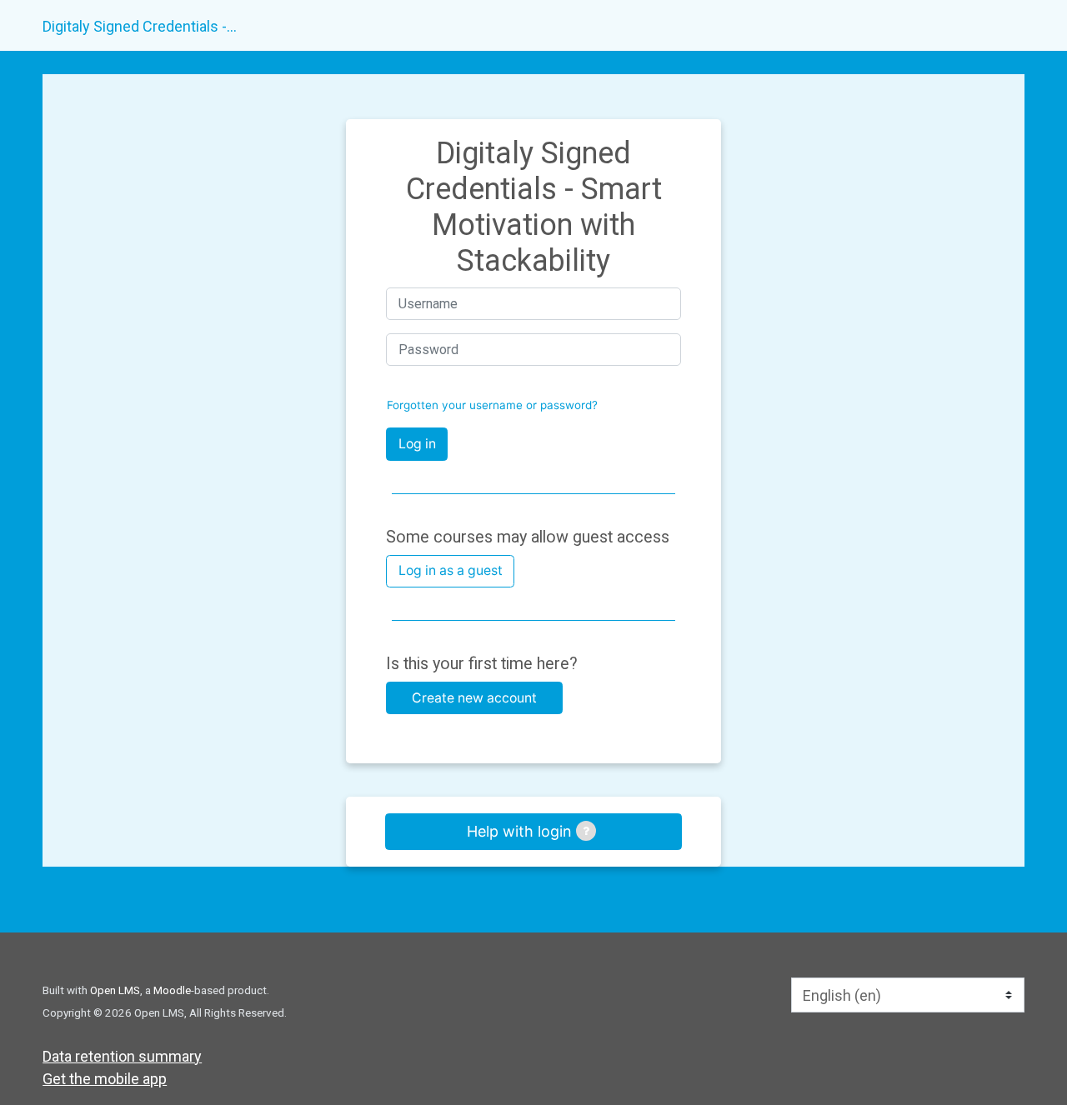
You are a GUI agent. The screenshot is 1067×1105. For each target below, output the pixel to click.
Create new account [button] (474, 698)
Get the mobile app (105, 1079)
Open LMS (115, 990)
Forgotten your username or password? (492, 405)
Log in (417, 444)
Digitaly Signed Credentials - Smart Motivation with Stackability (141, 26)
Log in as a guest (450, 570)
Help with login (521, 831)
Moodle (172, 990)
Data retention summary (122, 1056)
